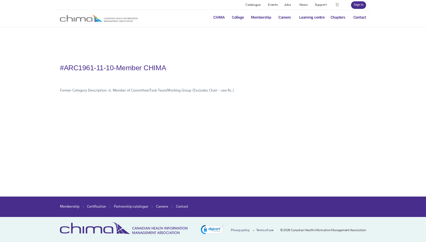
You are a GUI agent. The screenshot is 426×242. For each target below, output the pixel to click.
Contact (359, 17)
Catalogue (253, 5)
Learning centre (311, 17)
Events (273, 5)
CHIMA (219, 17)
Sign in (358, 4)
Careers (284, 17)
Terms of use (265, 230)
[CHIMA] (99, 18)
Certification (96, 206)
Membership (261, 17)
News (303, 5)
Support (321, 5)
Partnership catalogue (131, 206)
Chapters (338, 17)
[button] (212, 230)
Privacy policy (240, 230)
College (238, 17)
